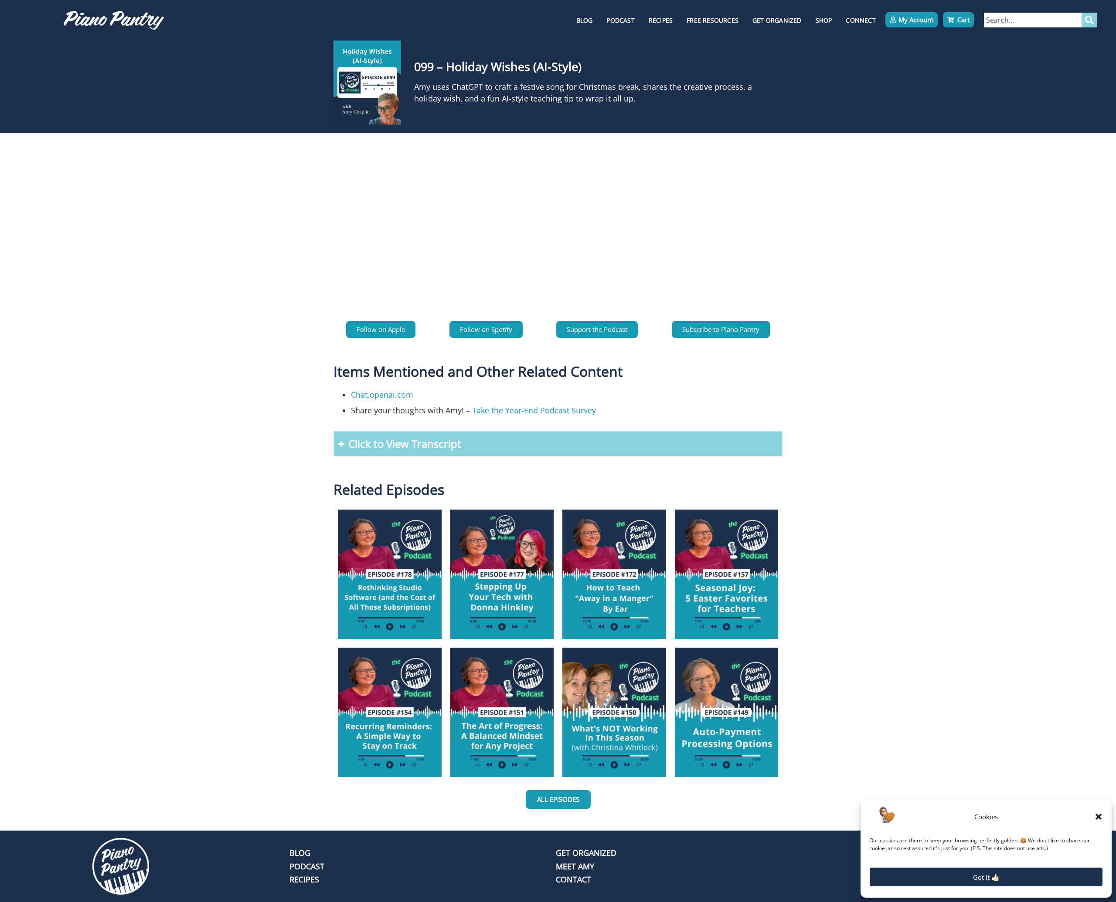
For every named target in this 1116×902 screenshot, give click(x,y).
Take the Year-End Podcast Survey (534, 410)
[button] (1098, 816)
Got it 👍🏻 (986, 877)
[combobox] (1033, 20)
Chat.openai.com (382, 394)
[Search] (1089, 20)
